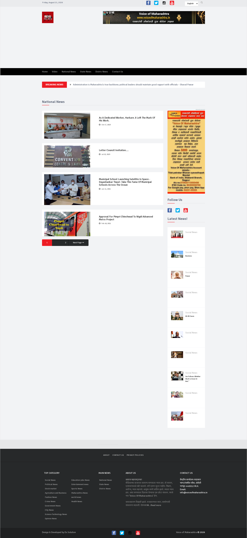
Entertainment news (79, 484)
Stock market (50, 488)
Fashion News (51, 497)
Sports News (76, 488)
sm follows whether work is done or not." (192, 378)
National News (69, 71)
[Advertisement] (155, 44)
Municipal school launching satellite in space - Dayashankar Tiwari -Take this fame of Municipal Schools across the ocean (125, 182)
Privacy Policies (135, 455)
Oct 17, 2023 (106, 125)
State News (85, 71)
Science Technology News (56, 514)
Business (188, 256)
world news (76, 497)
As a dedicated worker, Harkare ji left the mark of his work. (127, 119)
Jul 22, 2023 (105, 154)
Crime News (50, 501)
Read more (156, 505)
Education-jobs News (80, 480)
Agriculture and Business (55, 493)
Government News (53, 506)
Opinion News (51, 518)
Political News (51, 484)
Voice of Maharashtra (186, 532)
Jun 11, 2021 (106, 189)
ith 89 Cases (189, 316)
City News (49, 510)
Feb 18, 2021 (106, 223)
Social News (191, 232)
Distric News (101, 71)
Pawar (187, 276)
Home (45, 71)
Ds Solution (70, 532)
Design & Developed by (53, 532)
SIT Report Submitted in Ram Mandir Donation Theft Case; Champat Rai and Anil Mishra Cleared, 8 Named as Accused (130, 84)
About (106, 455)
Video (54, 71)
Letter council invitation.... (114, 150)
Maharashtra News (79, 493)
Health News (76, 501)
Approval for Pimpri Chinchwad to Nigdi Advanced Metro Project (126, 218)
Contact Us (117, 71)
